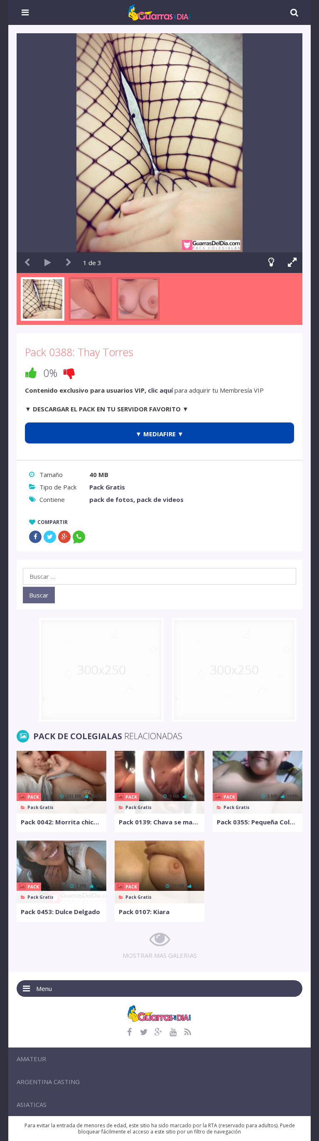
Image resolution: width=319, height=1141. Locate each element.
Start (47, 262)
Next (68, 262)
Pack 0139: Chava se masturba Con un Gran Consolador (159, 822)
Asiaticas (32, 1104)
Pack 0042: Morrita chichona (61, 822)
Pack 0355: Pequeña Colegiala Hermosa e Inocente (257, 822)
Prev (27, 262)
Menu (44, 988)
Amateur (31, 1059)
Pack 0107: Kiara (144, 911)
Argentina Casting (48, 1081)
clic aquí (160, 390)
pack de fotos (111, 499)
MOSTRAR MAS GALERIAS (160, 955)
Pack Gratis (107, 487)
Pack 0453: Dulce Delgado (60, 911)
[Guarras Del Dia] (160, 11)
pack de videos (160, 499)
